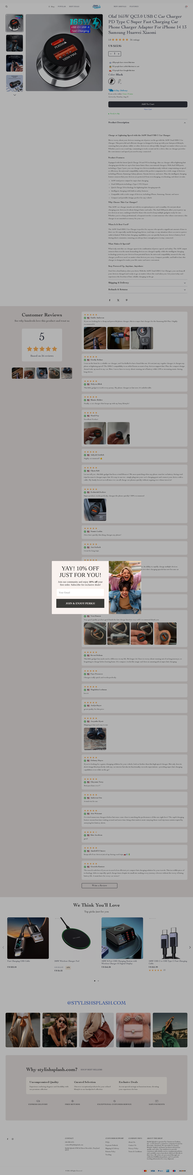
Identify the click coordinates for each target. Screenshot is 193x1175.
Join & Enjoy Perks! (80, 603)
